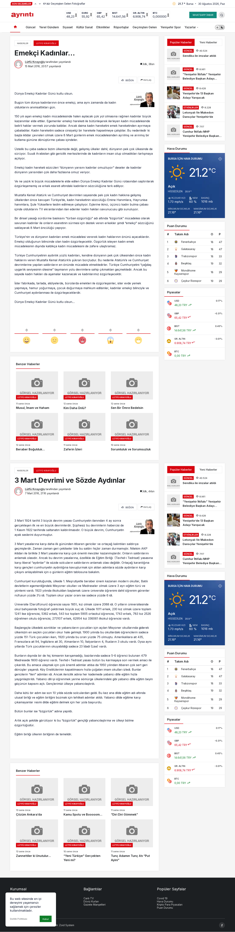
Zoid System (66, 925)
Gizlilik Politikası (18, 918)
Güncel (30, 27)
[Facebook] (222, 925)
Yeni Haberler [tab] (208, 42)
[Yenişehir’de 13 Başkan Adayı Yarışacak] (194, 93)
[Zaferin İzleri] (85, 432)
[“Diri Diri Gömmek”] (132, 797)
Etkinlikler (103, 27)
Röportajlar (121, 27)
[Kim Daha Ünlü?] (85, 390)
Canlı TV (89, 898)
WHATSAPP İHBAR (203, 14)
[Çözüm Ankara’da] (37, 797)
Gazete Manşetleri (95, 904)
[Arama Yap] (221, 15)
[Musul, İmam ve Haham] (37, 390)
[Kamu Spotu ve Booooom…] (85, 797)
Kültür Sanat (84, 27)
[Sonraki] (40, 3)
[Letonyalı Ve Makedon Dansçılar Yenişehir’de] (194, 112)
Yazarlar (190, 27)
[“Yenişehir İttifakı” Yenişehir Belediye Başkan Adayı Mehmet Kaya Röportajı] (194, 73)
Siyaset (68, 27)
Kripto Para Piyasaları (169, 904)
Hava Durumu (165, 901)
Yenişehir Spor (170, 27)
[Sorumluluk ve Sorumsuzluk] (132, 432)
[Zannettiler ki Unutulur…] (37, 840)
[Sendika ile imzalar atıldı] (194, 55)
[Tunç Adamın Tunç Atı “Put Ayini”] (132, 840)
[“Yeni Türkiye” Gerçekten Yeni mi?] (85, 840)
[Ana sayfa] (15, 27)
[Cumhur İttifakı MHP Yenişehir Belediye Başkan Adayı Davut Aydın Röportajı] (194, 131)
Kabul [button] (46, 919)
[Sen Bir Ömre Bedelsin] (132, 390)
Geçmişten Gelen (145, 27)
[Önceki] (35, 3)
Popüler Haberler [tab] (181, 42)
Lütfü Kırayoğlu (35, 61)
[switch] (220, 27)
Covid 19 (162, 898)
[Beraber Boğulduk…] (37, 432)
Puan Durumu (165, 907)
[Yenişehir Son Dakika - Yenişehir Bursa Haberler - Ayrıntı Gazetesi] (22, 14)
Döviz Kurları (91, 901)
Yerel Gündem (49, 27)
